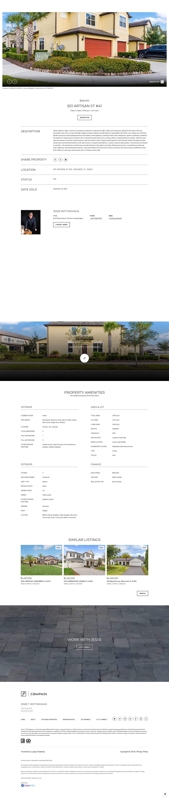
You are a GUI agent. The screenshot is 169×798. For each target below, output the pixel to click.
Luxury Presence (38, 752)
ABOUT (33, 719)
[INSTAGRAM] (120, 719)
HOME (23, 719)
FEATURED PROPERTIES (49, 719)
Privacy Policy (142, 752)
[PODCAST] (125, 719)
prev (9, 81)
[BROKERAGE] (141, 719)
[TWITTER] (146, 719)
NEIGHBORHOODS (69, 719)
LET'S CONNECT (101, 719)
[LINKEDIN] (130, 719)
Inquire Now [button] (84, 117)
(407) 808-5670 (96, 218)
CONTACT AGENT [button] (62, 224)
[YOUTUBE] (114, 719)
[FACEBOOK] (136, 719)
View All (142, 593)
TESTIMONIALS (86, 719)
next (15, 81)
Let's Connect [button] (84, 647)
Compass (63, 729)
